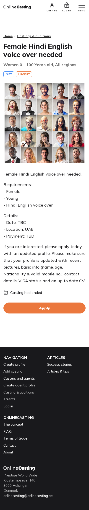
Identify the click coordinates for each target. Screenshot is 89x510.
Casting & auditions (18, 392)
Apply (44, 308)
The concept (13, 424)
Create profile (14, 364)
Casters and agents (19, 378)
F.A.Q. (7, 431)
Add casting (12, 371)
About (8, 452)
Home (8, 36)
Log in (8, 406)
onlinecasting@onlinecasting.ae (28, 496)
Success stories (59, 364)
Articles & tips (58, 371)
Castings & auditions (34, 36)
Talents (9, 399)
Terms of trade (15, 438)
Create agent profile (19, 385)
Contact (9, 445)
